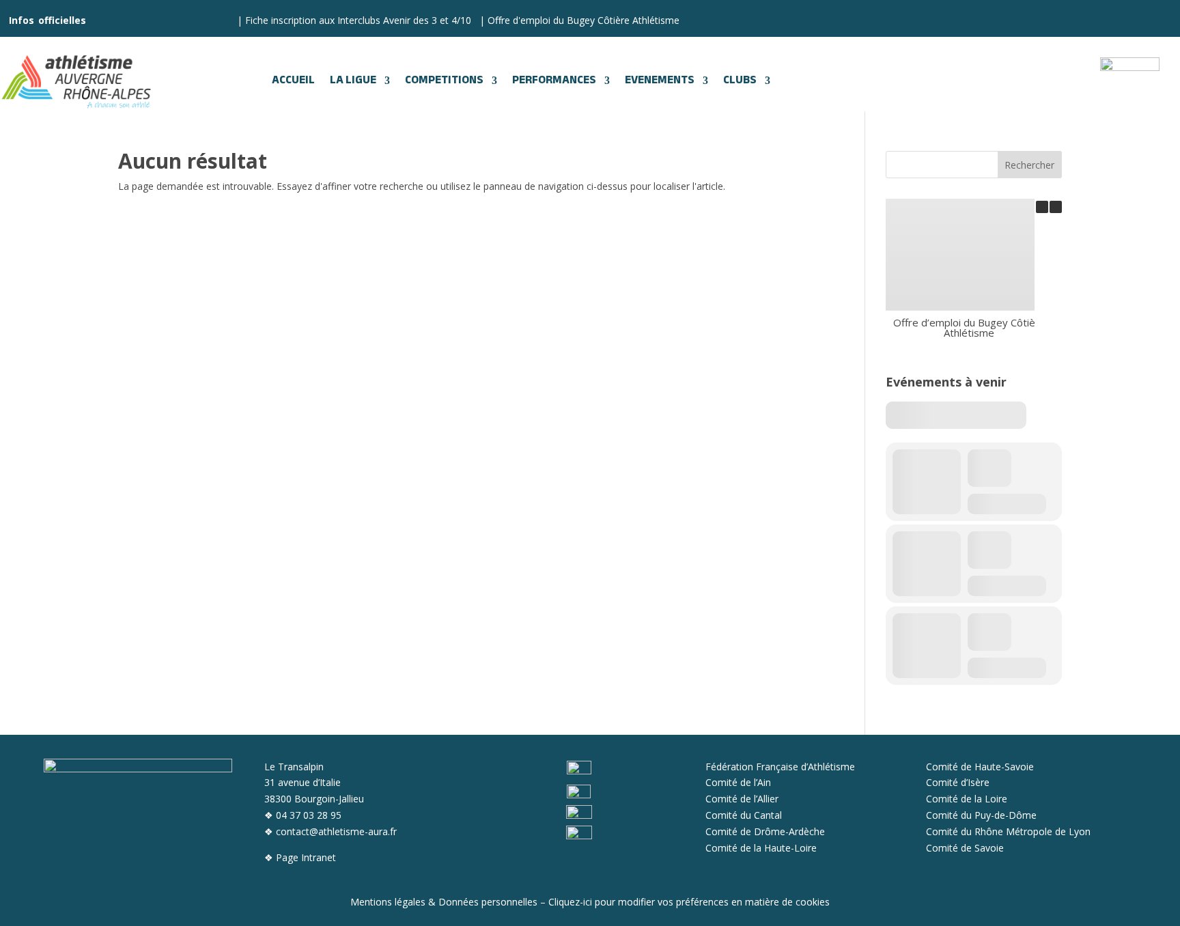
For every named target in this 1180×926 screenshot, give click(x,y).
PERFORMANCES (554, 80)
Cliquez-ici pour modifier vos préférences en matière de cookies (689, 901)
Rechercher (1029, 164)
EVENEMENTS (659, 80)
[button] (1056, 207)
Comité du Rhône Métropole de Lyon (1008, 831)
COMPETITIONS (444, 80)
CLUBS (740, 80)
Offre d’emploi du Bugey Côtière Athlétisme (969, 327)
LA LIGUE (353, 80)
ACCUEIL (293, 80)
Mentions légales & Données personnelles (443, 901)
